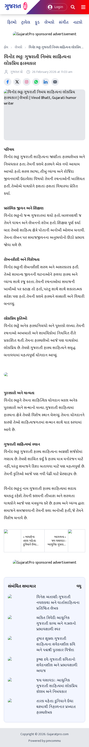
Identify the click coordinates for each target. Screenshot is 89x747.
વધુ (78, 586)
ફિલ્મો (11, 22)
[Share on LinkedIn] (45, 82)
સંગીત (63, 22)
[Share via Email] (55, 82)
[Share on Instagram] (26, 82)
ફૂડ (37, 22)
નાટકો (77, 22)
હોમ (6, 47)
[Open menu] (83, 7)
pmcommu (53, 740)
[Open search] (73, 7)
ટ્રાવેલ (25, 22)
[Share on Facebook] (7, 82)
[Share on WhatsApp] (36, 82)
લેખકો (49, 22)
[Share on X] (17, 82)
